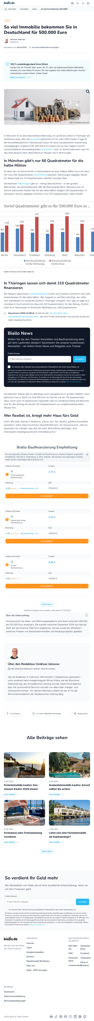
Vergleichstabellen (35, 952)
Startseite (12, 9)
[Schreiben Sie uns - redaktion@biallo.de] (84, 1016)
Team (29, 947)
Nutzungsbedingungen (14, 1001)
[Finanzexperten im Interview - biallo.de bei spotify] (60, 1016)
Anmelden (79, 359)
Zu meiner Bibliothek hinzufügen (45, 47)
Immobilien (24, 9)
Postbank (84, 953)
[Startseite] (9, 3)
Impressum (9, 991)
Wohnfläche (40, 175)
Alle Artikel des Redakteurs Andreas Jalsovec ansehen (33, 669)
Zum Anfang (15, 714)
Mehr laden (47, 604)
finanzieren (47, 149)
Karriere (30, 956)
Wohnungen (24, 183)
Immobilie (35, 139)
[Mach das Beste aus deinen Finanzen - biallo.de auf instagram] (70, 1016)
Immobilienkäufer (38, 294)
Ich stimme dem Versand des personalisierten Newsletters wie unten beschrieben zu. (45, 367)
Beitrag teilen (83, 714)
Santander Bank (85, 947)
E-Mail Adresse (14, 353)
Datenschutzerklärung (73, 382)
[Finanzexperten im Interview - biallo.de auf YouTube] (51, 1016)
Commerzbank (73, 965)
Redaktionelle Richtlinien (37, 961)
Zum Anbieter (46, 496)
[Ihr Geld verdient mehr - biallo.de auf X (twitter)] (79, 1016)
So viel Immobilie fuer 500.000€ (54, 9)
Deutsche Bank (73, 959)
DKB (71, 953)
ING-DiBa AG (73, 947)
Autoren (30, 943)
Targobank (85, 958)
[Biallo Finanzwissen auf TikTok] (56, 1016)
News (34, 9)
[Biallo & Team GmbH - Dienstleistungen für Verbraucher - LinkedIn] (75, 1016)
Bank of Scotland (84, 964)
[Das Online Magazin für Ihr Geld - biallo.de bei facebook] (65, 1016)
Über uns (30, 965)
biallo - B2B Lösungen (36, 970)
